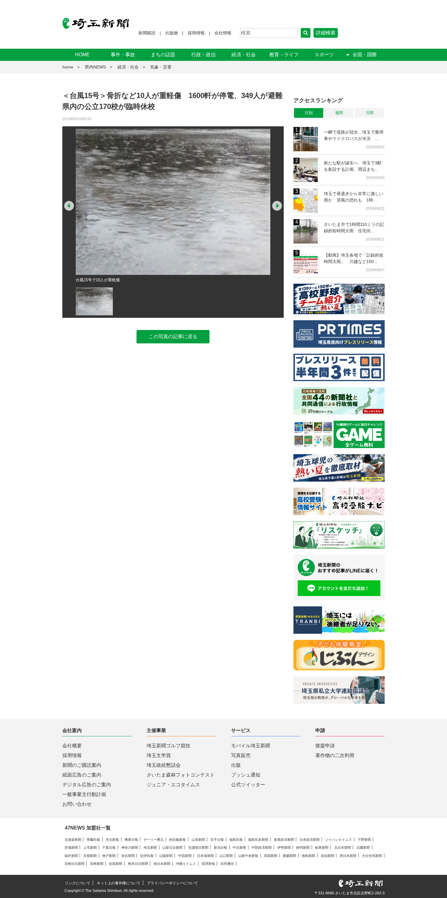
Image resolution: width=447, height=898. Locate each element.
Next (277, 206)
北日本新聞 (342, 847)
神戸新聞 (109, 856)
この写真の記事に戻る (173, 336)
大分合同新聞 (372, 856)
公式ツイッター (248, 784)
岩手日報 (217, 839)
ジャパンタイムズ (338, 839)
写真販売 (241, 755)
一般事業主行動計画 (84, 794)
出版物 (171, 33)
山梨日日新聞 (172, 847)
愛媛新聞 (289, 856)
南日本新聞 (162, 863)
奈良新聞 (128, 856)
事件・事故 (123, 54)
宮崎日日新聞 (74, 863)
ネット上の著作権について (118, 883)
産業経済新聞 (284, 839)
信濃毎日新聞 (198, 847)
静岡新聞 (303, 847)
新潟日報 (220, 847)
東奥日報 (131, 839)
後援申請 (325, 745)
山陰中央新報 (248, 856)
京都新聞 (90, 856)
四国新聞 (270, 856)
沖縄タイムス (186, 863)
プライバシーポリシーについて (172, 883)
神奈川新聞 (129, 847)
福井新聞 (71, 856)
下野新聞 (364, 839)
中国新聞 (185, 856)
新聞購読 (146, 33)
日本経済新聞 (310, 839)
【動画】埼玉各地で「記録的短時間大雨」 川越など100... (353, 258)
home (67, 67)
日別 (309, 112)
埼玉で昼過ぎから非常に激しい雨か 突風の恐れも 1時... (353, 196)
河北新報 (112, 839)
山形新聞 (198, 839)
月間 (369, 112)
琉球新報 (208, 863)
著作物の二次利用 (334, 755)
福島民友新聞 (258, 839)
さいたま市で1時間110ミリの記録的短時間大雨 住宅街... (354, 227)
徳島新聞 (308, 856)
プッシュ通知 (245, 774)
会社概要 (72, 745)
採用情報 (196, 33)
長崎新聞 (96, 863)
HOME (82, 54)
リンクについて (77, 883)
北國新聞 (363, 847)
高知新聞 (327, 856)
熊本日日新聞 (138, 863)
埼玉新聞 (150, 847)
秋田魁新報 (177, 839)
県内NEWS (95, 67)
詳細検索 (325, 32)
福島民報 (236, 839)
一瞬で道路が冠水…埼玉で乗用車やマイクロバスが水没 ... (353, 135)
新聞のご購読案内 (81, 765)
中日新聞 (239, 847)
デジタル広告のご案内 (86, 784)
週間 (339, 112)
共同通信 (227, 863)
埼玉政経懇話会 (164, 765)
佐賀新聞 (115, 863)
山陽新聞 (165, 856)
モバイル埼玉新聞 (250, 745)
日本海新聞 (205, 856)
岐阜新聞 (321, 847)
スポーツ (324, 54)
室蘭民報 (93, 839)
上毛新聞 (90, 847)
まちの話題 (163, 54)
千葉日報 (109, 847)
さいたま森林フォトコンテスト (181, 774)
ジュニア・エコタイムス (173, 784)
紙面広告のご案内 (81, 774)
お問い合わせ (77, 804)
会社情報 (222, 33)
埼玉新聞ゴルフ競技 (168, 745)
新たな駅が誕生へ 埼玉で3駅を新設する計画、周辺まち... (353, 166)
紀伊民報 (147, 856)
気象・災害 (161, 67)
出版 (236, 765)
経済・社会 (243, 54)
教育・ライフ (284, 54)
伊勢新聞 (284, 847)
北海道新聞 (72, 839)
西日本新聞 (348, 856)
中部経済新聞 (261, 847)
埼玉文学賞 (159, 755)
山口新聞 (226, 856)
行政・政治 (203, 54)
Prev (69, 206)
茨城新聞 (71, 847)
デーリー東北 (154, 839)
